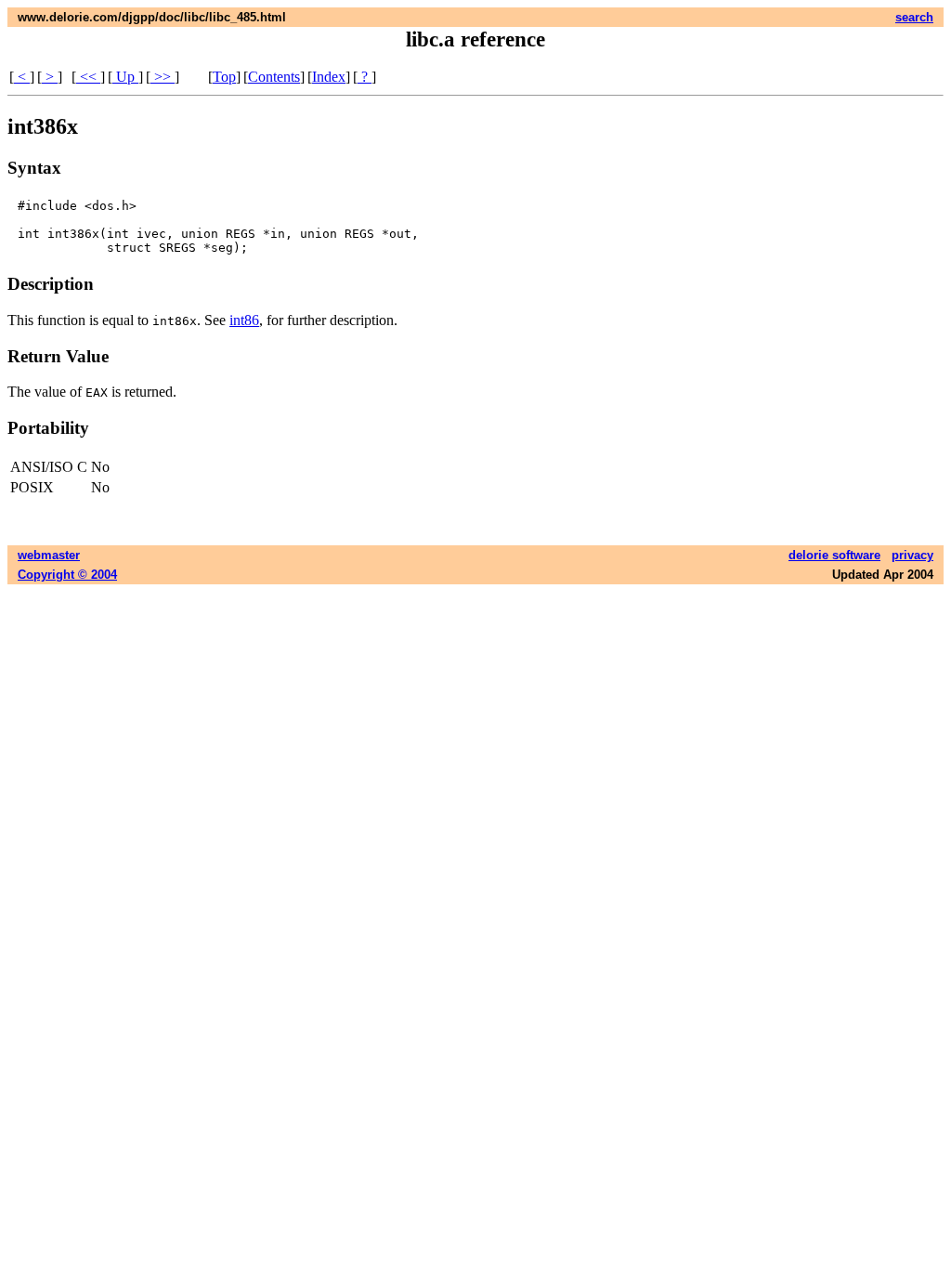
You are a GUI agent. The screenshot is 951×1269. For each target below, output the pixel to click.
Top (224, 77)
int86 (244, 320)
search (914, 17)
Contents (274, 77)
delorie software (834, 555)
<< (88, 77)
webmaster (49, 555)
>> (162, 77)
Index (328, 77)
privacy (912, 555)
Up (125, 77)
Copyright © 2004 (67, 575)
